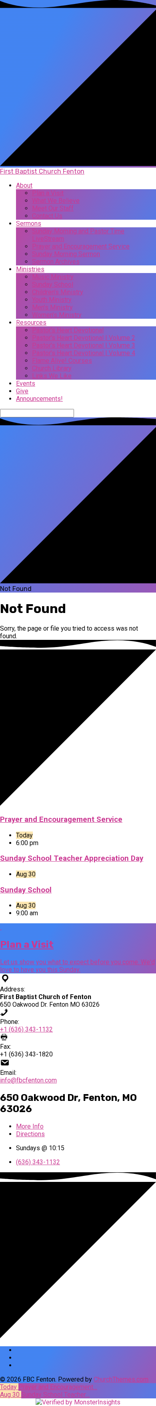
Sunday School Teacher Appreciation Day (71, 858)
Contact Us (47, 216)
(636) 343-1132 (38, 1162)
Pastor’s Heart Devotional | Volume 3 (83, 345)
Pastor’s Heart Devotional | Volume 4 (83, 353)
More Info (30, 1126)
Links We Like (52, 376)
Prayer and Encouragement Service (81, 246)
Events (25, 383)
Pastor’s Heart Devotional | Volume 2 (83, 338)
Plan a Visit (48, 193)
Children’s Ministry (57, 292)
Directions (30, 1134)
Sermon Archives (56, 261)
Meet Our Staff (53, 208)
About (24, 185)
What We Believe (56, 200)
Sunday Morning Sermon (66, 254)
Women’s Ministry (57, 315)
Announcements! (39, 399)
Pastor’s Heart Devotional (68, 330)
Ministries (30, 269)
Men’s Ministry (52, 307)
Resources (31, 322)
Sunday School (52, 284)
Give (22, 391)
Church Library (52, 368)
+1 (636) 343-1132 (26, 1029)
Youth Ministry (52, 299)
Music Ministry (53, 277)
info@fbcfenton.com (28, 1080)
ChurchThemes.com (121, 1379)
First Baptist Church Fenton (42, 171)
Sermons (28, 223)
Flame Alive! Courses (62, 360)
